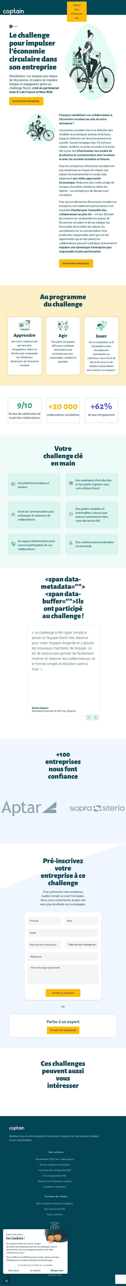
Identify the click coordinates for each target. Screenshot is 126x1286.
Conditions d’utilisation (54, 1186)
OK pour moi (57, 1270)
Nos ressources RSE (54, 1209)
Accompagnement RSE (54, 1175)
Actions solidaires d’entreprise (54, 1164)
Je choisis (35, 1270)
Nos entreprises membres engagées (54, 1203)
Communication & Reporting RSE (54, 1170)
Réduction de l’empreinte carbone (55, 1181)
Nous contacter (55, 1214)
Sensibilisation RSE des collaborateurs (54, 1159)
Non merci (13, 1270)
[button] (89, 717)
